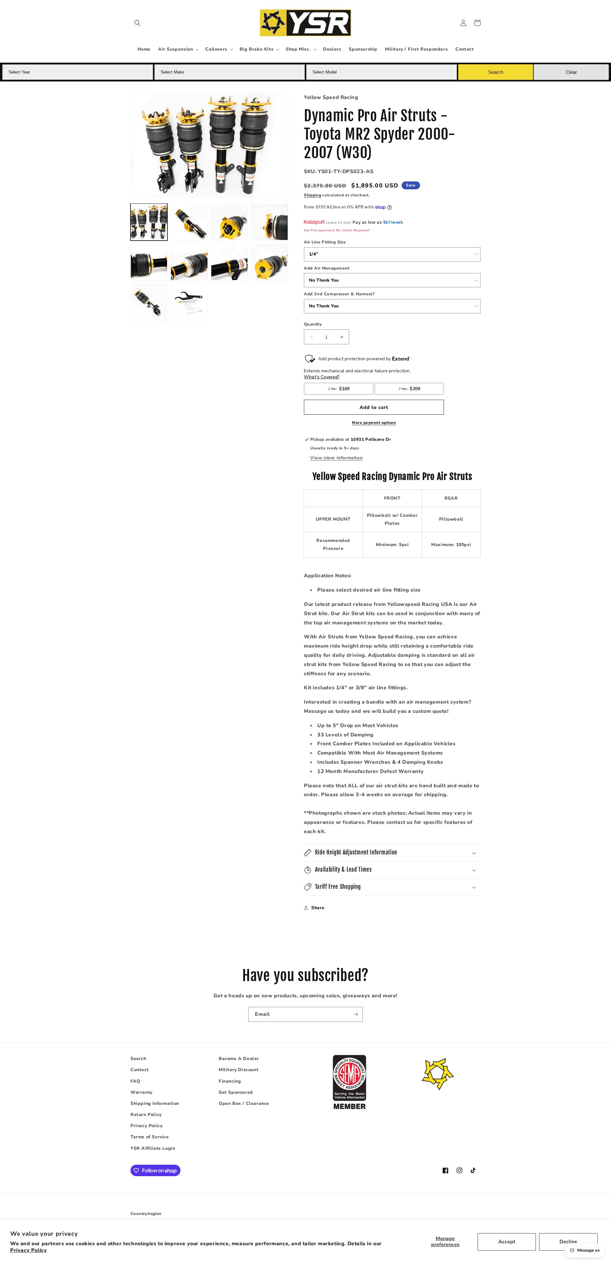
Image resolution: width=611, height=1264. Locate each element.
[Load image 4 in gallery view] (269, 221)
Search (138, 1059)
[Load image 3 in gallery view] (229, 221)
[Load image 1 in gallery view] (148, 221)
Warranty (141, 1092)
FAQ (135, 1081)
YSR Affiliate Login (152, 1148)
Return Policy (146, 1115)
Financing (230, 1081)
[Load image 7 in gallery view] (229, 261)
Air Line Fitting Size (325, 242)
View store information (336, 458)
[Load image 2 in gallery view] (189, 221)
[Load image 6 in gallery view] (189, 261)
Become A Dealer (239, 1059)
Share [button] (318, 908)
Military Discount (238, 1070)
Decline (568, 1241)
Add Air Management (326, 268)
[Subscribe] (355, 1014)
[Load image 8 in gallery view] (269, 261)
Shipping (312, 195)
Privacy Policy (28, 1250)
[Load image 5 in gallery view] (148, 261)
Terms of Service (149, 1137)
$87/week (393, 222)
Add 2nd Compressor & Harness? (339, 294)
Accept (506, 1241)
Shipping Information (154, 1103)
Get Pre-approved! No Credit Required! (337, 230)
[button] (137, 23)
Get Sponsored (236, 1092)
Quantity (313, 324)
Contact (139, 1070)
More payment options (374, 422)
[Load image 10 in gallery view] (189, 302)
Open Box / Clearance (244, 1103)
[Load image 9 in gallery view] (148, 302)
